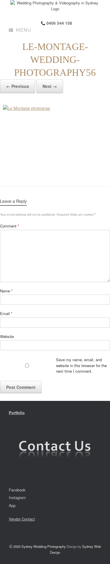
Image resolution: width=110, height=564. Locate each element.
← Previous (17, 86)
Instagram (17, 497)
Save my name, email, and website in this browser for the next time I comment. (81, 365)
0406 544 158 (58, 23)
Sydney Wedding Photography (43, 546)
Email (6, 313)
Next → (50, 86)
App (12, 505)
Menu (23, 30)
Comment (9, 226)
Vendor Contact (22, 519)
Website (7, 336)
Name (6, 291)
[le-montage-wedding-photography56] (55, 140)
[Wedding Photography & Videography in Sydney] (55, 5)
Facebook (17, 490)
